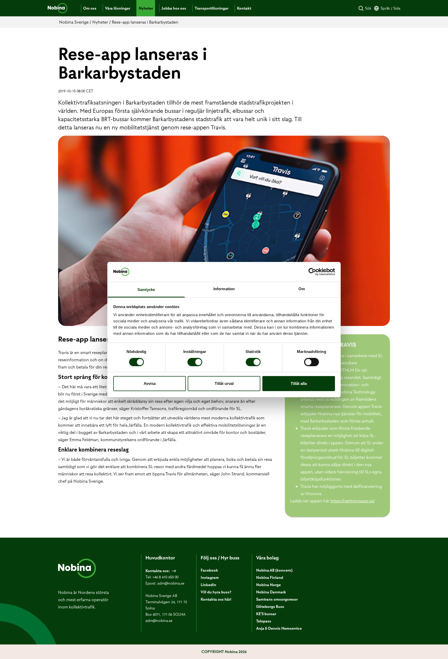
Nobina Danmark (271, 592)
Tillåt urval (224, 383)
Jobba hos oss (174, 8)
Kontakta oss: (157, 570)
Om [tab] (301, 289)
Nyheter (146, 8)
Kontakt (244, 8)
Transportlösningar (211, 8)
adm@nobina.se (170, 583)
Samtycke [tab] (146, 289)
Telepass (263, 621)
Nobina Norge (268, 584)
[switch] (194, 362)
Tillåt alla (299, 383)
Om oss (89, 8)
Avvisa (150, 383)
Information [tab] (224, 289)
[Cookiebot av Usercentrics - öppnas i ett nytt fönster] (312, 272)
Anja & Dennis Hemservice (279, 628)
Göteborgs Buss (270, 606)
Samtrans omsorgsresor (277, 599)
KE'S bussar (266, 613)
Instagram (210, 577)
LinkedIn (208, 584)
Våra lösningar (117, 8)
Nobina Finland (269, 577)
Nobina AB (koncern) (274, 570)
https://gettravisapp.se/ (353, 501)
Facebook (209, 570)
